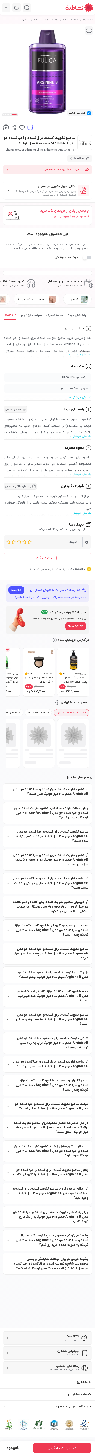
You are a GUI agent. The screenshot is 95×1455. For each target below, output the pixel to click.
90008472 (75, 626)
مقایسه (16, 590)
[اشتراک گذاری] (14, 127)
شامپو (26, 20)
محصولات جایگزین (62, 1448)
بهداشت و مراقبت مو (46, 20)
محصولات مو (71, 20)
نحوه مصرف (54, 315)
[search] (27, 7)
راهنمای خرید (77, 315)
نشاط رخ (88, 20)
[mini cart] (16, 7)
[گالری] (89, 30)
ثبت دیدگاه (44, 558)
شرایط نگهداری (31, 315)
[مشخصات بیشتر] (6, 7)
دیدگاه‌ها (10, 315)
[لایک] (22, 127)
